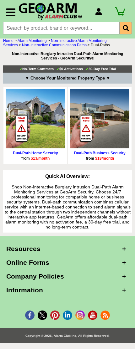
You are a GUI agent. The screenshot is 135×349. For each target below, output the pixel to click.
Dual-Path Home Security (35, 153)
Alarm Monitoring (32, 40)
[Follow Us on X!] (42, 315)
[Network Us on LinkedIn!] (67, 315)
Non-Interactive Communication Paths (54, 45)
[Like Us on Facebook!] (30, 315)
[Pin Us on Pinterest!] (55, 315)
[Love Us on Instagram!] (80, 315)
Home (8, 40)
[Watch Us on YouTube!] (92, 315)
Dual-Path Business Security (100, 153)
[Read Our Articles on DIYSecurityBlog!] (105, 315)
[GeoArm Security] (53, 11)
